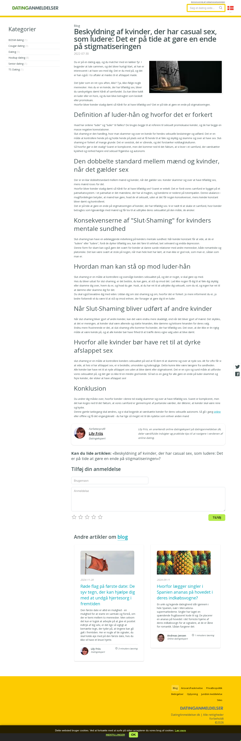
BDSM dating (17, 40)
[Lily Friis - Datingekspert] (79, 433)
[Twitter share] (237, 366)
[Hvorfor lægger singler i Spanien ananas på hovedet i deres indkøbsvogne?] (184, 563)
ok (133, 734)
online (217, 411)
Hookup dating (18, 57)
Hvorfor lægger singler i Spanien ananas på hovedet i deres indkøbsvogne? (185, 592)
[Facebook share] (237, 374)
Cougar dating (18, 45)
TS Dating (15, 69)
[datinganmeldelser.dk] (35, 8)
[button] (115, 734)
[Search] (220, 7)
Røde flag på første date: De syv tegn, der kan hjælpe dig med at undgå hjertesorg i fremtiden (107, 594)
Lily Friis (96, 433)
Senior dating (17, 63)
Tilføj (217, 517)
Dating (14, 51)
